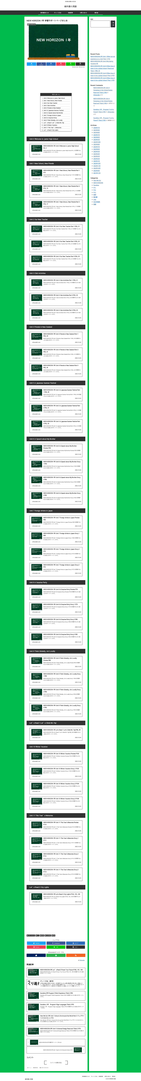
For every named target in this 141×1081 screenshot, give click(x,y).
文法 (94, 199)
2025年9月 (96, 130)
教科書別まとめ (86, 1076)
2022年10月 (96, 168)
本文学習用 (48, 935)
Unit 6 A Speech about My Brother (53, 113)
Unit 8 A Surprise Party (50, 118)
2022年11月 (96, 166)
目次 (53, 94)
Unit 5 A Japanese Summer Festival (54, 110)
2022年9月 (96, 171)
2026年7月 (96, 128)
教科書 (42, 935)
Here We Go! (97, 180)
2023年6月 (96, 149)
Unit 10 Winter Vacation (50, 125)
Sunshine (96, 185)
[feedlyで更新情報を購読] (56, 955)
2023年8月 (96, 144)
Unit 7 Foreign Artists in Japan (52, 115)
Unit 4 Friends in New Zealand (52, 108)
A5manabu (96, 95)
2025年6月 (96, 137)
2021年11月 (96, 173)
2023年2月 (96, 159)
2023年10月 (96, 142)
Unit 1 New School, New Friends (53, 100)
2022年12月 (96, 163)
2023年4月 (96, 154)
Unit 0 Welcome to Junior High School (54, 98)
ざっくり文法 (94, 1076)
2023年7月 (96, 147)
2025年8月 (96, 132)
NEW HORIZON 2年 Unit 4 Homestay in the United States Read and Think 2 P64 (102, 90)
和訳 (94, 195)
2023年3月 (96, 156)
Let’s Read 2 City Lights (51, 130)
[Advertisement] (56, 79)
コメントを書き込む (56, 1062)
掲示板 (113, 1076)
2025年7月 (96, 135)
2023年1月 (96, 161)
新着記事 (101, 1076)
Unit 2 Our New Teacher (50, 103)
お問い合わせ (107, 1076)
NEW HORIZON (31, 935)
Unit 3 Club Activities (49, 105)
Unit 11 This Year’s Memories (52, 127)
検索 (91, 19)
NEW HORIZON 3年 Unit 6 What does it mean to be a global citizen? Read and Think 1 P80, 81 (102, 68)
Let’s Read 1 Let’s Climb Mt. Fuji (54, 122)
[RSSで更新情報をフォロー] (75, 955)
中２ (94, 190)
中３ (94, 192)
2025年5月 (96, 140)
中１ (38, 935)
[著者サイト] (36, 955)
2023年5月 (96, 151)
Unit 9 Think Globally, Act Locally (53, 120)
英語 (54, 935)
